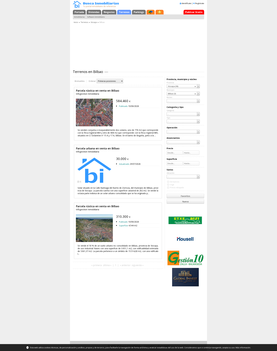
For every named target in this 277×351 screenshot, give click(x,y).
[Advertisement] (138, 45)
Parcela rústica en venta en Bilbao (97, 90)
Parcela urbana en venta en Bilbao (97, 148)
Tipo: (169, 118)
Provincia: (170, 82)
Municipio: (171, 90)
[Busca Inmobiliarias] (77, 7)
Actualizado (124, 164)
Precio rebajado (177, 187)
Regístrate (199, 3)
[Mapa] (151, 12)
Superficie (123, 225)
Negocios (109, 12)
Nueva (185, 201)
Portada (79, 12)
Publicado (123, 106)
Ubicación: (171, 173)
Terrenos (124, 12)
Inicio (76, 22)
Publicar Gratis (193, 12)
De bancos (174, 181)
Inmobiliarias (79, 17)
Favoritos (185, 196)
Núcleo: (170, 97)
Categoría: (170, 110)
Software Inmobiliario (96, 17)
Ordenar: (92, 81)
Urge (172, 184)
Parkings (139, 12)
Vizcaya (94, 22)
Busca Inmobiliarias (101, 3)
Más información (243, 347)
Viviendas (93, 12)
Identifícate (186, 3)
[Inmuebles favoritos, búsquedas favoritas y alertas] (160, 12)
